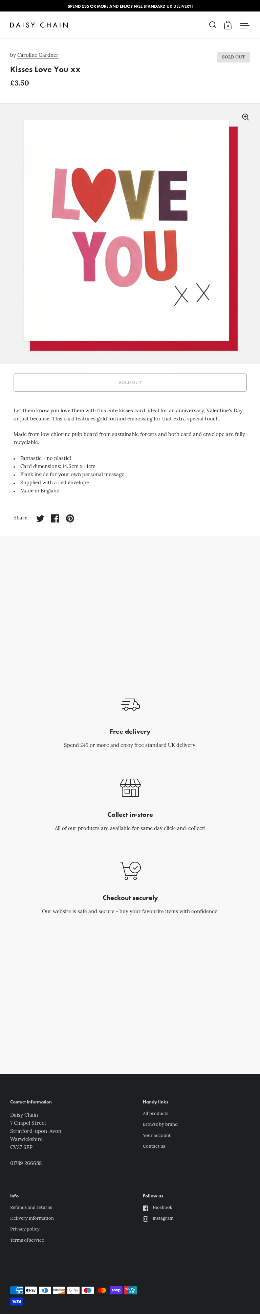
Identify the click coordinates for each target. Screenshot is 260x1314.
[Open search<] (212, 24)
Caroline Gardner (38, 55)
